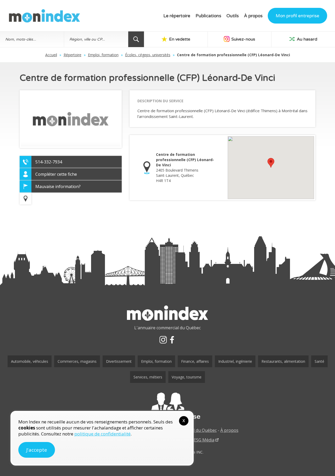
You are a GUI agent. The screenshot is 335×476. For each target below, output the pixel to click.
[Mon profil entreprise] (167, 406)
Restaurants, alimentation (283, 361)
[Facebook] (172, 340)
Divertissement (119, 361)
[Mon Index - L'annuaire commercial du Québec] (44, 16)
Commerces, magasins (77, 361)
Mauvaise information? (58, 186)
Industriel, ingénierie (235, 361)
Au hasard (306, 39)
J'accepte (36, 449)
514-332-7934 (48, 162)
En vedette (179, 39)
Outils (232, 16)
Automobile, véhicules (29, 361)
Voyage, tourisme (187, 377)
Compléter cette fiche (56, 174)
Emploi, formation (103, 54)
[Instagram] (163, 340)
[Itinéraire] (25, 199)
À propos (253, 16)
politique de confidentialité (102, 434)
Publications (208, 16)
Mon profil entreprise (297, 16)
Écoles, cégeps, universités (147, 54)
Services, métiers (147, 377)
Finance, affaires (195, 361)
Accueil (51, 54)
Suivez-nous (242, 39)
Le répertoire (176, 16)
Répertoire (72, 54)
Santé (319, 361)
